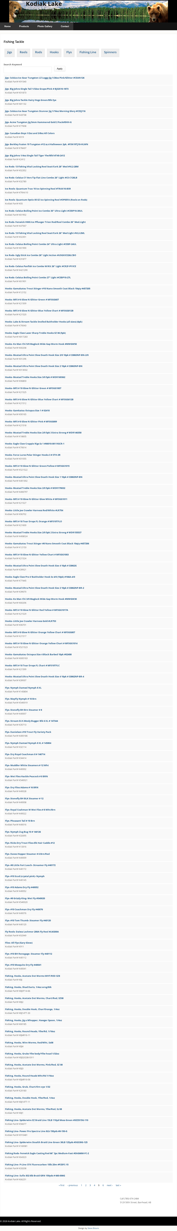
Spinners (110, 52)
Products (24, 26)
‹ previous (73, 1185)
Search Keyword (13, 64)
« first (61, 1185)
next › (110, 1185)
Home (7, 26)
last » (118, 1185)
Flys (69, 52)
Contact (65, 26)
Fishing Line (88, 52)
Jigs (9, 52)
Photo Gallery (45, 26)
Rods (38, 52)
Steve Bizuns (93, 1228)
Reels (23, 52)
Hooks (54, 52)
